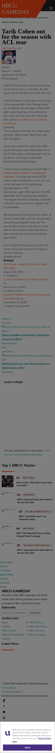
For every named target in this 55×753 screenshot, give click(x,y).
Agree (27, 747)
